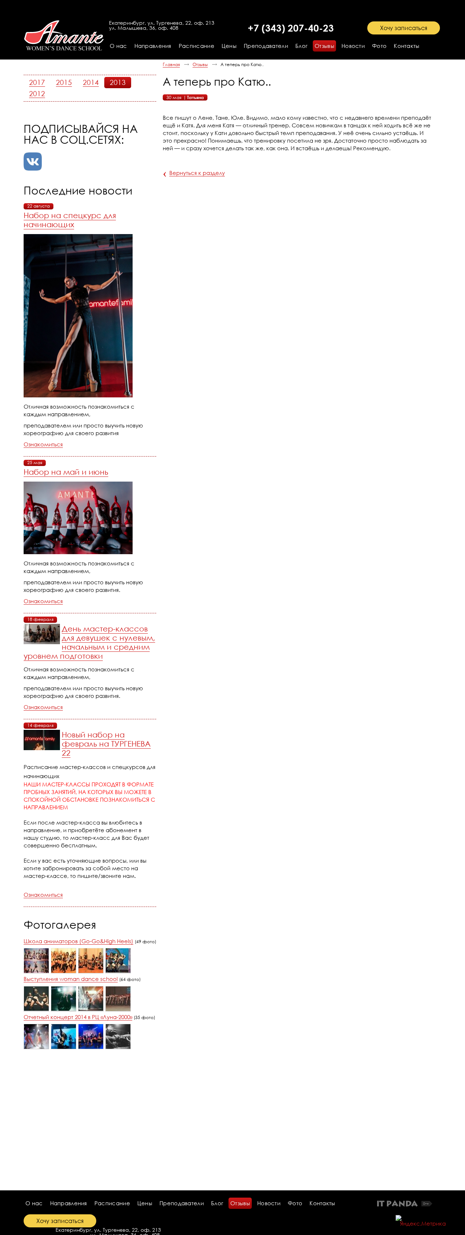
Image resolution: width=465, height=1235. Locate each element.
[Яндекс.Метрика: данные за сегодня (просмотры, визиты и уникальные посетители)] (421, 1220)
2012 (37, 93)
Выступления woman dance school (71, 979)
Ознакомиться (43, 444)
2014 (91, 82)
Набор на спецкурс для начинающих (70, 219)
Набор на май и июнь (66, 472)
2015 (64, 82)
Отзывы (200, 64)
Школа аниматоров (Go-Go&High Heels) (78, 941)
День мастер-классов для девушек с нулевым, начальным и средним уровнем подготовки (89, 642)
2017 (37, 82)
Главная (171, 64)
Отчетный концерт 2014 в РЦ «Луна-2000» (78, 1017)
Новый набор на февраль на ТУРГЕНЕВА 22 (106, 743)
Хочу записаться (403, 28)
